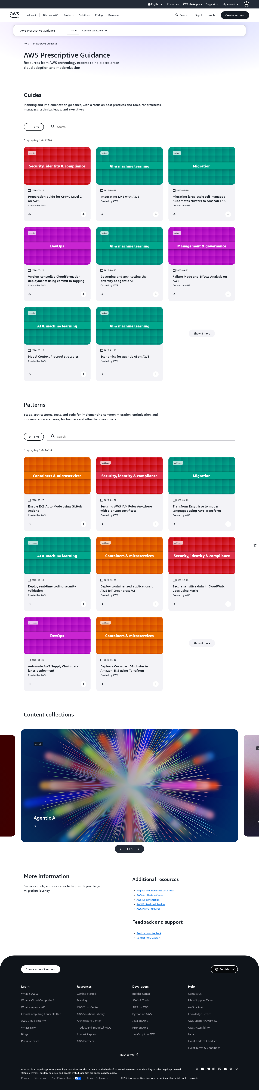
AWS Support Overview (202, 1020)
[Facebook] (202, 1069)
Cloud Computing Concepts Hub (41, 1014)
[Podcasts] (230, 1069)
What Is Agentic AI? (33, 1007)
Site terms (40, 1077)
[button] (50, 15)
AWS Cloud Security (33, 1020)
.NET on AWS (140, 1007)
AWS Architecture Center (150, 895)
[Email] (236, 1069)
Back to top (127, 1054)
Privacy (25, 1077)
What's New (28, 1027)
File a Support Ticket (200, 1000)
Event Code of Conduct (202, 1041)
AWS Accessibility (199, 1027)
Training (82, 1000)
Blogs (24, 1034)
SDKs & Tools (140, 1000)
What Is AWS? (29, 993)
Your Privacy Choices (62, 1077)
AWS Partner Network (148, 908)
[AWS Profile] (246, 4)
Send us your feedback (149, 933)
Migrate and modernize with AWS (155, 890)
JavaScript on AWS (143, 1034)
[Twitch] (219, 1069)
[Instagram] (213, 1069)
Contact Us (195, 993)
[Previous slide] (119, 849)
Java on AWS (140, 1020)
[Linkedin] (208, 1069)
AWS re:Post (195, 1007)
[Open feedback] (255, 545)
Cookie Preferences (97, 1077)
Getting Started (86, 993)
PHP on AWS (140, 1027)
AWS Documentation (148, 899)
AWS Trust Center (88, 1007)
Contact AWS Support (148, 937)
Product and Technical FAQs (94, 1027)
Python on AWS (142, 1014)
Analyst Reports (87, 1034)
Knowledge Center (199, 1014)
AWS (26, 43)
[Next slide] (140, 849)
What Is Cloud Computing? (37, 1000)
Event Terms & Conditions (204, 1048)
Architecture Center (89, 1020)
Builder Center (141, 993)
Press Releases (30, 1041)
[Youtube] (225, 1069)
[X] (197, 1069)
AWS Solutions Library (91, 1014)
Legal (191, 1034)
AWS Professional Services (151, 904)
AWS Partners (85, 1041)
